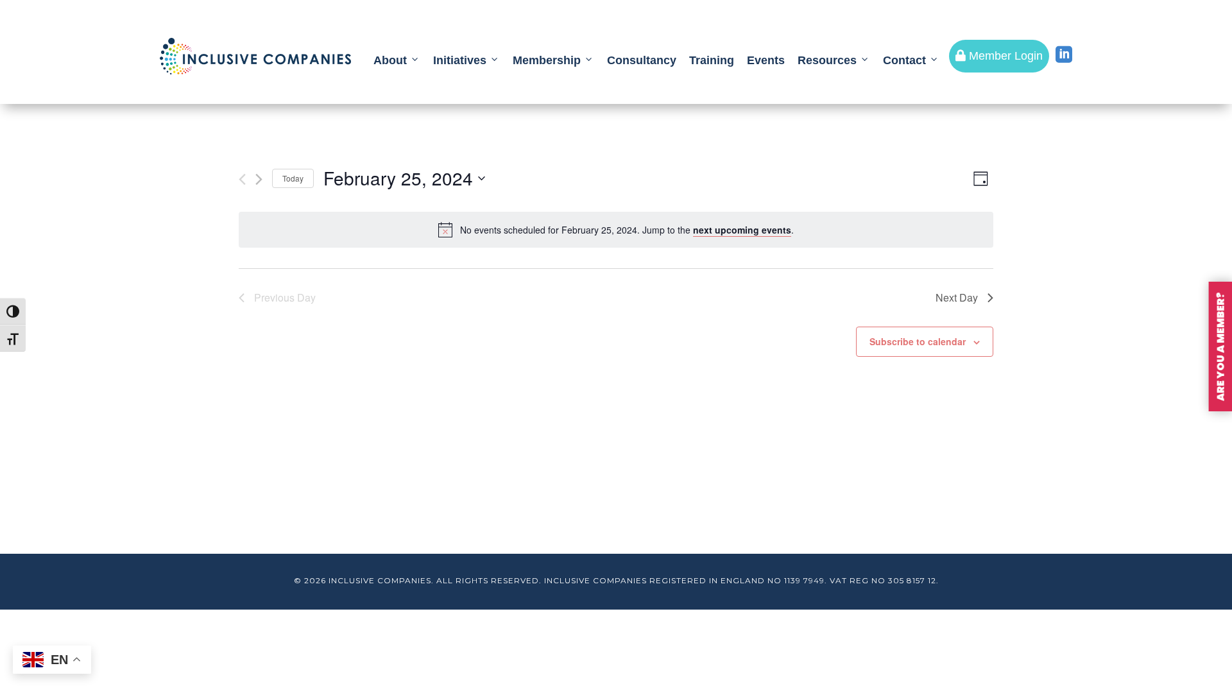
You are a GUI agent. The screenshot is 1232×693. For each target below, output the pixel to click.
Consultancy (641, 60)
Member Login (999, 55)
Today (293, 178)
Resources (827, 60)
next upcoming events (742, 229)
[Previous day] (242, 179)
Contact (904, 60)
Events (766, 60)
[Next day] (258, 179)
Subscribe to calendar (917, 341)
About (390, 60)
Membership (547, 60)
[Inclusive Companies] (255, 56)
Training (711, 60)
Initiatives (459, 60)
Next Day (957, 297)
